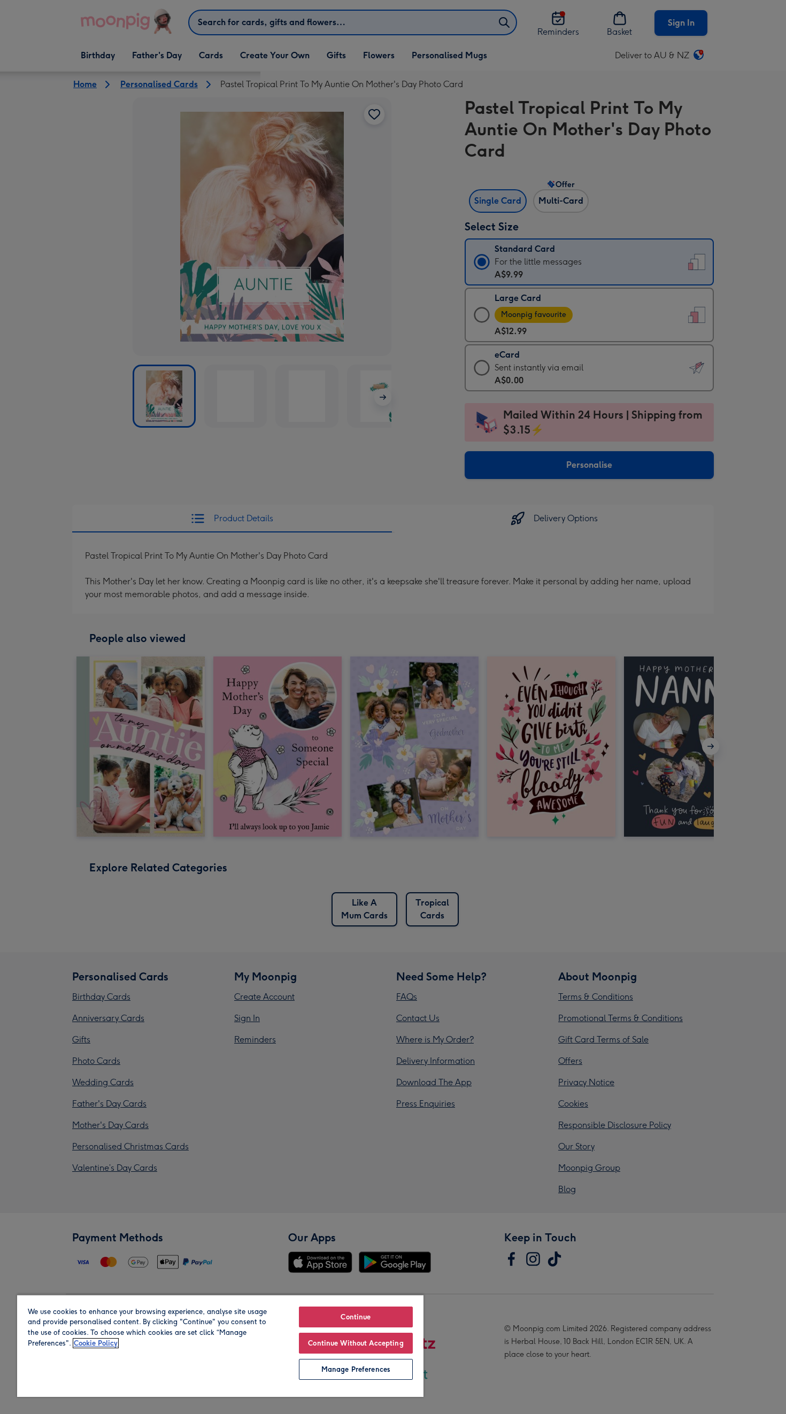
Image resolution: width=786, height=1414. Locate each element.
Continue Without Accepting (355, 1343)
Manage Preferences (355, 1369)
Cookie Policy (96, 1343)
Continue (356, 1317)
